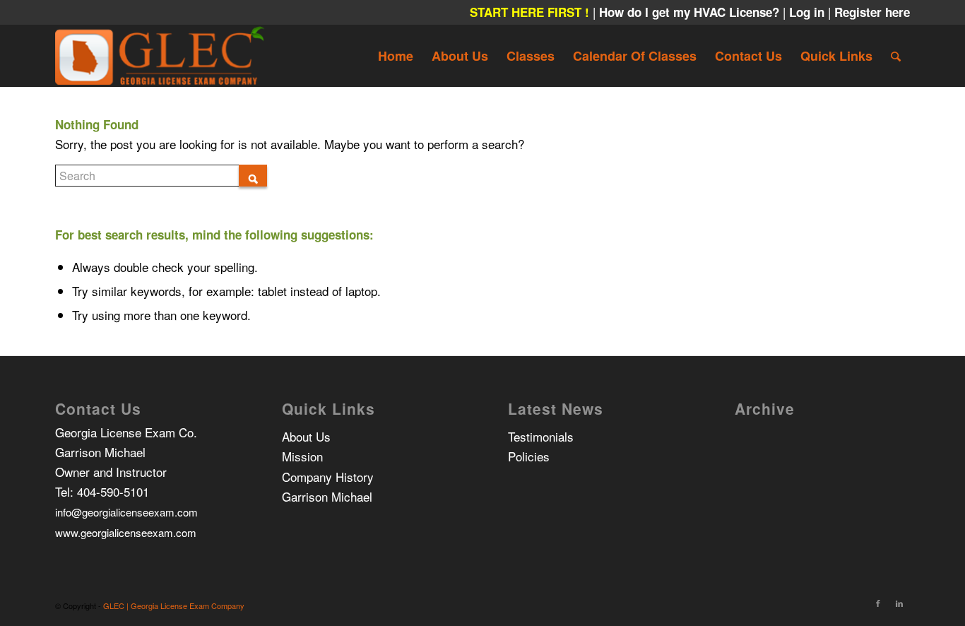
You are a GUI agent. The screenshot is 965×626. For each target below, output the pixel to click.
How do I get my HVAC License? (691, 12)
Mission (302, 456)
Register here (872, 12)
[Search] (896, 56)
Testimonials (541, 436)
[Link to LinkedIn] (899, 602)
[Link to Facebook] (878, 602)
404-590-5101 (113, 491)
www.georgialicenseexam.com (125, 532)
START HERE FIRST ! (529, 12)
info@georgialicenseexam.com (126, 511)
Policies (529, 456)
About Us (306, 436)
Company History (328, 476)
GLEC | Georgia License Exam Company (173, 605)
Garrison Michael (327, 496)
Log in (808, 12)
